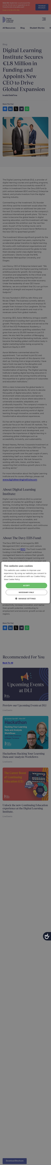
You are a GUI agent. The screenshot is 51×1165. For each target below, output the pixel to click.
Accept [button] (26, 585)
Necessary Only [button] (26, 592)
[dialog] (25, 582)
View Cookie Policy (12, 579)
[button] (25, 598)
